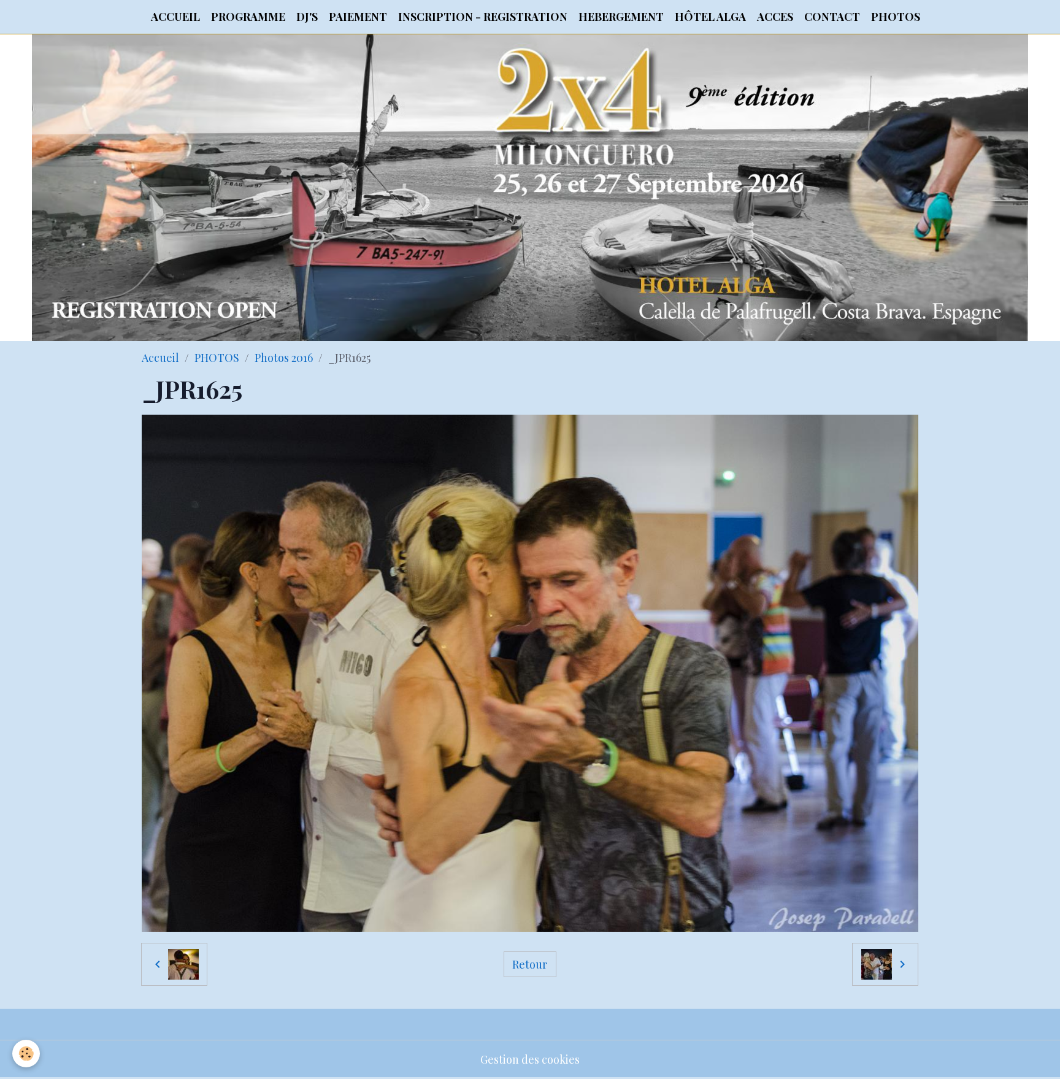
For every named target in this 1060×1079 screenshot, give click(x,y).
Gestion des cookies (530, 1059)
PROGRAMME (248, 16)
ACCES (775, 16)
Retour (529, 964)
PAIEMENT (358, 16)
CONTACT (832, 16)
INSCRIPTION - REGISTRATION (482, 16)
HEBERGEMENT (621, 16)
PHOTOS (895, 16)
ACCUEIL (175, 16)
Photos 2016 (284, 357)
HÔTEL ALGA (710, 16)
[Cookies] (26, 1053)
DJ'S (307, 16)
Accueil (160, 357)
